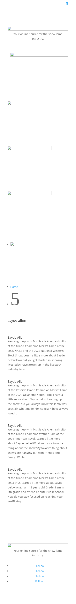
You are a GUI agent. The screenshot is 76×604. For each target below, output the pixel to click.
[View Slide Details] (39, 55)
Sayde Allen (16, 337)
